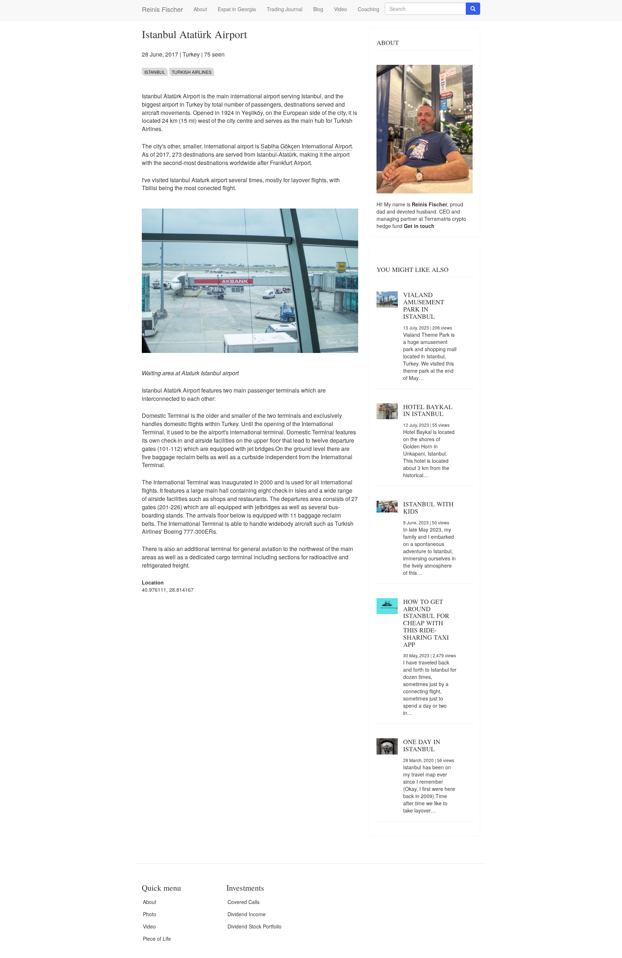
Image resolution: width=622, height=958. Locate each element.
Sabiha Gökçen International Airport (306, 146)
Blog (318, 9)
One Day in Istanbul (421, 745)
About (200, 9)
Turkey (191, 54)
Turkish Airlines (192, 72)
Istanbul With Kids (428, 507)
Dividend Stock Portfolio (254, 926)
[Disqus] (250, 690)
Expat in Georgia (237, 9)
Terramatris (438, 218)
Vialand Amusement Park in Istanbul (423, 305)
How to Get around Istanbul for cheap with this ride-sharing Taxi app (426, 623)
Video (340, 9)
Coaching (368, 9)
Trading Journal (284, 9)
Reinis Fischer (162, 9)
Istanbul (154, 72)
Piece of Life (157, 938)
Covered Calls (243, 901)
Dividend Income (246, 914)
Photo (149, 914)
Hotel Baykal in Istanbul (427, 410)
